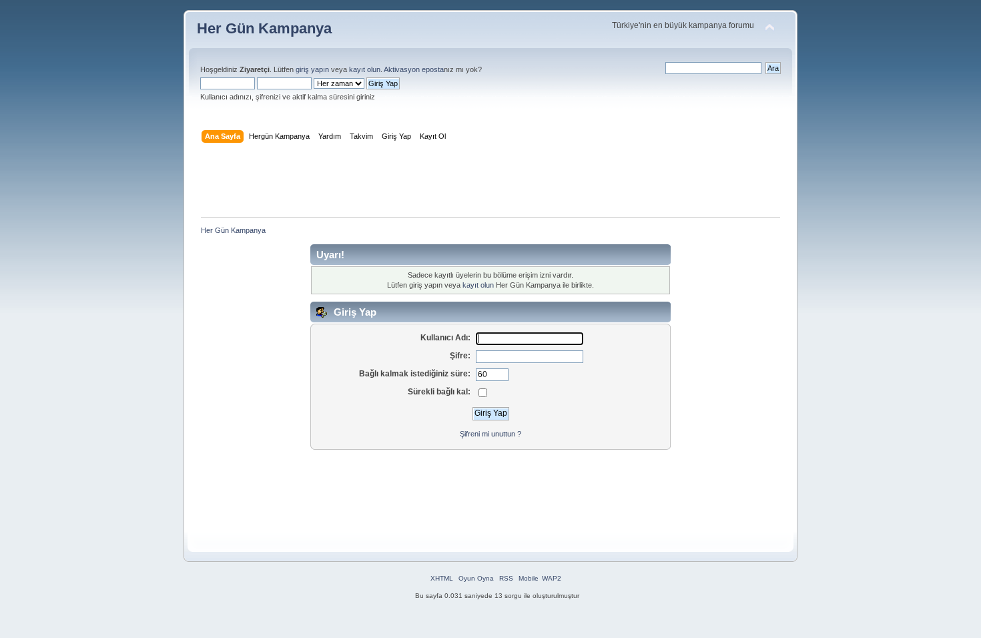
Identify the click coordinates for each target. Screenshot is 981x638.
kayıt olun (364, 69)
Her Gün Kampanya (264, 28)
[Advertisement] (490, 183)
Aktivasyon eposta (414, 69)
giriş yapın (312, 69)
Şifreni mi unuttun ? (490, 434)
